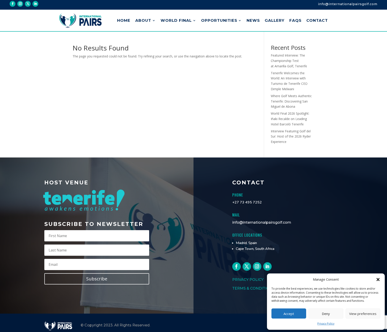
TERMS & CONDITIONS (253, 288)
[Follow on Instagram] (20, 4)
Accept (289, 313)
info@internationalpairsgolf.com (261, 222)
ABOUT (143, 20)
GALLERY (274, 20)
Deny (326, 313)
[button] (378, 279)
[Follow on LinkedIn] (35, 4)
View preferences (362, 313)
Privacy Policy (325, 323)
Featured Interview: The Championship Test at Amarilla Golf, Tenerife (289, 60)
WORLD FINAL (176, 20)
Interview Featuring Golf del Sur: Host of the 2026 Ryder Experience (291, 136)
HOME (123, 20)
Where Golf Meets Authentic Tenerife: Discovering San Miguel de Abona (291, 101)
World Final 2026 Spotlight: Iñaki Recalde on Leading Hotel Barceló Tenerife (290, 118)
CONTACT (317, 20)
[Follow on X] (28, 4)
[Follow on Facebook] (12, 4)
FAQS (295, 20)
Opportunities (219, 20)
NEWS (253, 20)
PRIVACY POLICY (248, 279)
